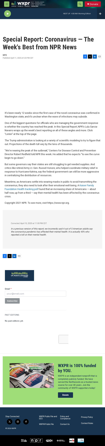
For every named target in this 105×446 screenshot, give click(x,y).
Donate (94, 4)
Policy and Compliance (65, 417)
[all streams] (101, 13)
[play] (7, 13)
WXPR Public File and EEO (48, 417)
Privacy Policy (87, 417)
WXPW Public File (46, 424)
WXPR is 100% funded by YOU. (77, 368)
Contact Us (65, 424)
